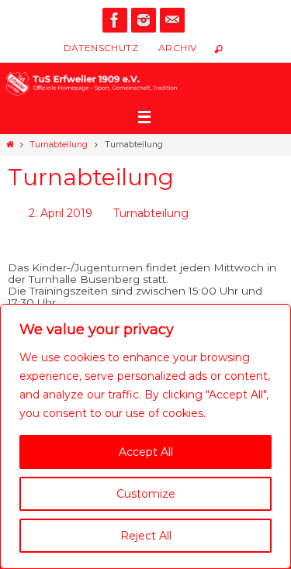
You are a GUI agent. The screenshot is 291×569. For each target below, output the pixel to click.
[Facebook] (114, 20)
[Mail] (172, 20)
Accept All (146, 452)
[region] (145, 436)
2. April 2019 (60, 212)
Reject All (145, 536)
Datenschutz (101, 47)
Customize (145, 494)
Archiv (177, 47)
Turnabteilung (58, 144)
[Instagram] (143, 20)
